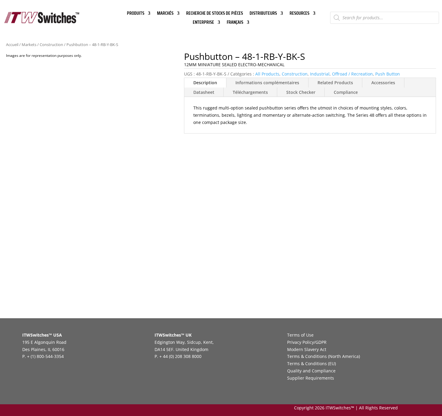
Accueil (12, 44)
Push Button (387, 74)
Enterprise (203, 23)
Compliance (346, 92)
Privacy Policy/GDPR (307, 342)
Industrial (320, 74)
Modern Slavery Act (306, 349)
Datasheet (203, 92)
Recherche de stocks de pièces (214, 14)
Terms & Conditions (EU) (311, 363)
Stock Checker (300, 92)
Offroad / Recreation (352, 74)
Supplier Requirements (310, 378)
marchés (165, 14)
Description (205, 82)
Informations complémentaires (267, 82)
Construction (51, 44)
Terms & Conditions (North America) (323, 356)
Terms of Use (300, 335)
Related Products (335, 82)
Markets (29, 44)
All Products (267, 74)
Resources (299, 14)
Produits (135, 14)
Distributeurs (263, 14)
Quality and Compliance (311, 371)
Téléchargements (250, 92)
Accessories (383, 82)
